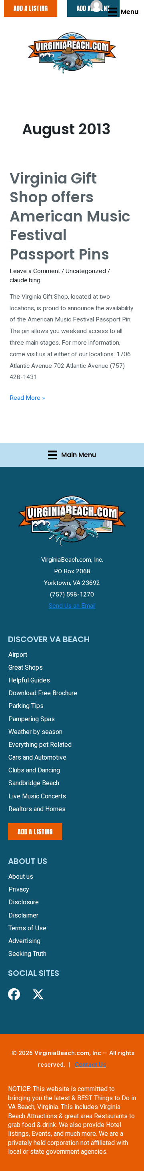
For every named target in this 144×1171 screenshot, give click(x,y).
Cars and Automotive (37, 757)
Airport (17, 654)
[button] (14, 994)
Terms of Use (27, 928)
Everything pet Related (40, 744)
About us (20, 876)
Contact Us (90, 1064)
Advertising (24, 941)
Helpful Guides (29, 680)
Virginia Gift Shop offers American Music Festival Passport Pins (70, 216)
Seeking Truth (27, 954)
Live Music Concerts (37, 796)
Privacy (18, 889)
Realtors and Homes (37, 809)
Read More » (27, 399)
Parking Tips (26, 706)
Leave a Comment (35, 271)
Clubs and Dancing (34, 770)
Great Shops (25, 667)
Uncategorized (86, 271)
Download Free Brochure (42, 693)
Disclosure (23, 902)
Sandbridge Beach (33, 783)
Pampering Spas (31, 719)
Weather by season (35, 732)
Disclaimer (23, 915)
